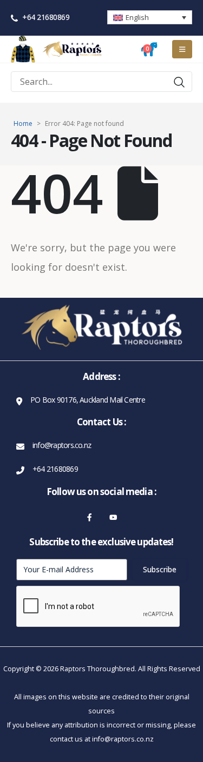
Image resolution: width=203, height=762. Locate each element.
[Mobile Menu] (182, 49)
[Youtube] (113, 517)
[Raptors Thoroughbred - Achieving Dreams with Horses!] (72, 49)
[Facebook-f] (90, 517)
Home (23, 123)
